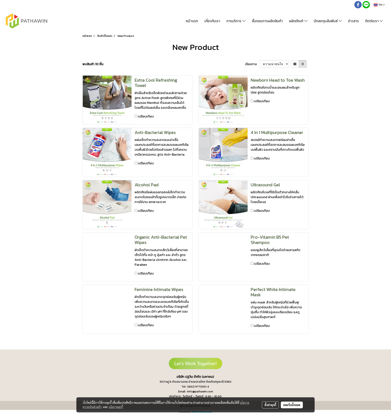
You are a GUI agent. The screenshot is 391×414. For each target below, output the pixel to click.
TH (380, 5)
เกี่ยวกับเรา (212, 21)
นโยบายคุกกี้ (116, 407)
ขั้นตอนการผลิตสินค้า (267, 21)
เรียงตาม (252, 63)
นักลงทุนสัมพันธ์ (326, 21)
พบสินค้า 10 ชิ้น (92, 63)
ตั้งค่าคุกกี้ (270, 405)
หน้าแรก (192, 21)
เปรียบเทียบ (146, 116)
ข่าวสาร (353, 21)
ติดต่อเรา (372, 21)
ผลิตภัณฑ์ (296, 21)
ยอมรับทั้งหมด (291, 405)
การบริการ (234, 21)
